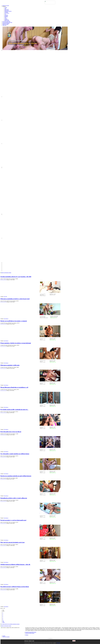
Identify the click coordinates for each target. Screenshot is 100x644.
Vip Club (5, 296)
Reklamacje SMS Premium (29, 633)
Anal (5, 8)
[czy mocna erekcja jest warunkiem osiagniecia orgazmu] (50, 624)
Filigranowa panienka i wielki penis (9, 365)
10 (2, 620)
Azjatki (6, 7)
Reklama (26, 634)
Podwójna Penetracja (8, 11)
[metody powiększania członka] (50, 272)
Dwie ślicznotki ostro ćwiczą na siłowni (10, 431)
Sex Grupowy (7, 13)
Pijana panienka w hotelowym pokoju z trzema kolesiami (15, 343)
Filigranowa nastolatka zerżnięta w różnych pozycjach (15, 298)
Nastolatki (6, 12)
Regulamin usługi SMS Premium (30, 632)
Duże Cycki (7, 9)
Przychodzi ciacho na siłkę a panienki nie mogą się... (14, 409)
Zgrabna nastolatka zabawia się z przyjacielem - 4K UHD (15, 276)
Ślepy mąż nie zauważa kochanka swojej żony (12, 542)
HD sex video (7, 20)
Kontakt (3, 635)
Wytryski (6, 14)
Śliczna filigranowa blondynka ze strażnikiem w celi (14, 387)
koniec (3, 622)
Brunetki (6, 16)
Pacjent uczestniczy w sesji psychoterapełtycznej (13, 520)
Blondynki (6, 15)
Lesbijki (6, 18)
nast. (3, 621)
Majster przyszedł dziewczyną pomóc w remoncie (13, 321)
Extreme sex (7, 19)
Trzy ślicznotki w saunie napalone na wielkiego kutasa (14, 453)
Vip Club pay (6, 318)
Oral (5, 17)
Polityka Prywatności (5, 636)
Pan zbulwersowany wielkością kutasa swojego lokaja (14, 586)
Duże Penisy (7, 10)
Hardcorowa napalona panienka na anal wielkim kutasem (15, 476)
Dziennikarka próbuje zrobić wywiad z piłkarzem (13, 498)
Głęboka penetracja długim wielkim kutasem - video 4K (15, 564)
